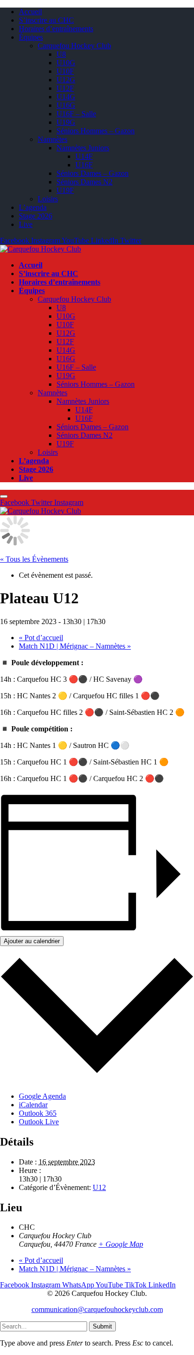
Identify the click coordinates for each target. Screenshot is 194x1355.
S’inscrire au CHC (46, 20)
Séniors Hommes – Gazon (96, 131)
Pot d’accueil (41, 638)
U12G (66, 80)
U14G (66, 97)
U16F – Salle (76, 114)
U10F (65, 71)
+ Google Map (120, 1244)
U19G (66, 122)
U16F (84, 165)
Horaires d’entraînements (56, 29)
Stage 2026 (35, 216)
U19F (65, 190)
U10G (66, 63)
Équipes (31, 37)
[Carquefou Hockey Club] (40, 249)
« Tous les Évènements (34, 559)
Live (25, 224)
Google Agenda (42, 1096)
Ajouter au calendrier (32, 941)
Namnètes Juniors (83, 148)
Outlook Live (39, 1122)
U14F (84, 156)
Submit (102, 1326)
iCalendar (33, 1105)
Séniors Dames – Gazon (93, 173)
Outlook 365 (38, 1113)
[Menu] (4, 496)
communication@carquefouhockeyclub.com (97, 1309)
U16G (66, 105)
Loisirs (48, 199)
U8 (61, 54)
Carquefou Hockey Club (74, 46)
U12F (65, 88)
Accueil (30, 12)
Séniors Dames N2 (85, 182)
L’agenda (33, 207)
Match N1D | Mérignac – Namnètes (75, 646)
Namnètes (52, 139)
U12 (99, 1187)
